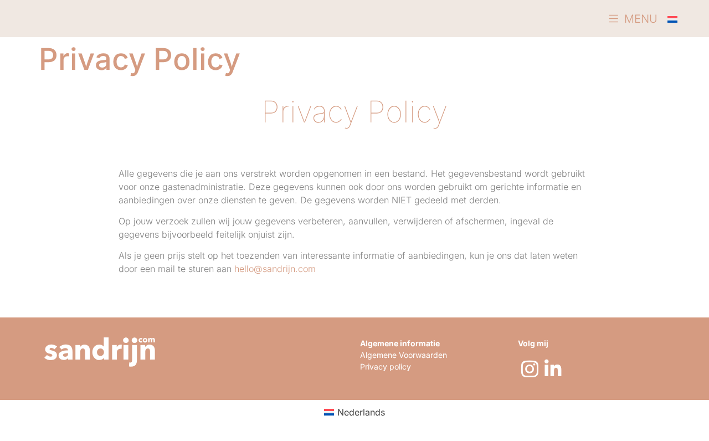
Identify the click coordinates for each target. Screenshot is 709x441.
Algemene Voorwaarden (403, 355)
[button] (633, 18)
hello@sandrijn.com (275, 268)
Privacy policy (385, 366)
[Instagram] (529, 368)
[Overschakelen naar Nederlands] (672, 18)
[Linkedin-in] (552, 368)
